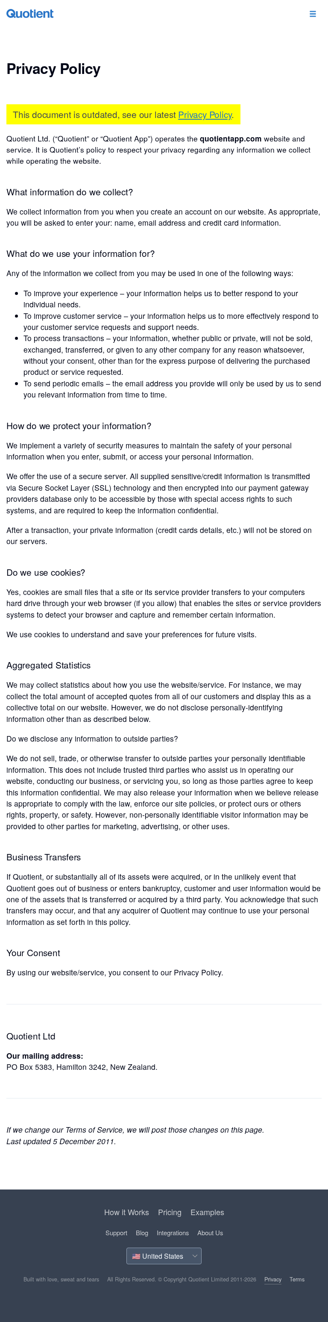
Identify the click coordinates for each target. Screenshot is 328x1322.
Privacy (272, 1279)
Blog (142, 1232)
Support (116, 1232)
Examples (207, 1211)
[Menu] (313, 14)
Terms (297, 1279)
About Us (210, 1232)
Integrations (173, 1232)
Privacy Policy (204, 114)
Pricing (170, 1211)
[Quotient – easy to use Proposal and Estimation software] (29, 13)
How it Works (126, 1211)
